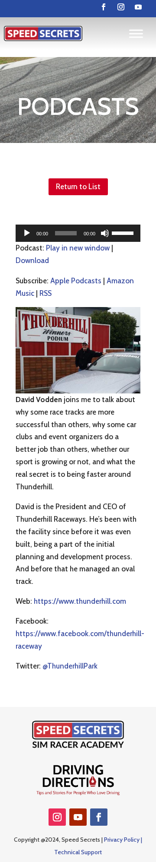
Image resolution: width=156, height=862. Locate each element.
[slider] (124, 232)
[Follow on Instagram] (121, 7)
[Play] (27, 233)
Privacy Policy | (123, 839)
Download (32, 260)
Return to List (78, 186)
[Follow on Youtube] (138, 7)
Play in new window (78, 248)
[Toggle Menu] (136, 33)
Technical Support (78, 852)
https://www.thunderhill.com (80, 601)
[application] (78, 233)
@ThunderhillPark (70, 666)
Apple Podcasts (75, 280)
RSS (45, 293)
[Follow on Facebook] (103, 7)
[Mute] (105, 233)
